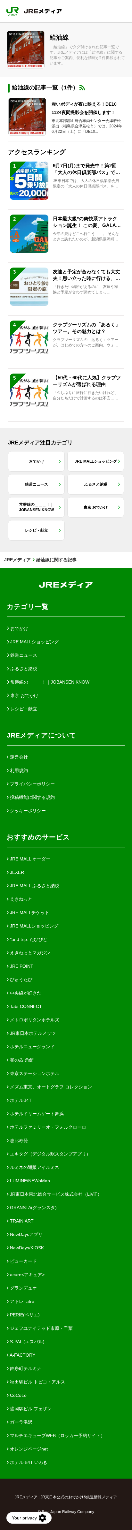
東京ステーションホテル (34, 1073)
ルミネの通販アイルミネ (34, 1167)
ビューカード (23, 1261)
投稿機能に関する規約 (32, 797)
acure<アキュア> (27, 1274)
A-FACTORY (22, 1355)
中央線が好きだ (25, 993)
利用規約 (18, 770)
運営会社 (18, 757)
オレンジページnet (28, 1448)
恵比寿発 (18, 1140)
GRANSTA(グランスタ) (33, 1207)
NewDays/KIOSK (26, 1247)
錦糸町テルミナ (25, 1368)
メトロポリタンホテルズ (34, 1019)
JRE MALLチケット (29, 912)
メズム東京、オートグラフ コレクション (50, 1086)
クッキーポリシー (27, 810)
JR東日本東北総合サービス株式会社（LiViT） (55, 1194)
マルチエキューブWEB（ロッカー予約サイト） (57, 1435)
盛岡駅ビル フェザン (30, 1408)
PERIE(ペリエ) (24, 1314)
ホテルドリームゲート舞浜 (36, 1113)
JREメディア (17, 559)
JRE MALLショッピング (33, 925)
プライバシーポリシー (32, 783)
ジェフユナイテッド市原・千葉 (41, 1328)
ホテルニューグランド (32, 1046)
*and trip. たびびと (28, 939)
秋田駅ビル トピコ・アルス (37, 1381)
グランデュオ (23, 1288)
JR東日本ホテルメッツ (32, 1033)
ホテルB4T (20, 1100)
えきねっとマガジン (29, 952)
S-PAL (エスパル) (27, 1341)
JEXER (16, 872)
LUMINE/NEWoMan (29, 1180)
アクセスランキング (37, 151)
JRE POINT (21, 966)
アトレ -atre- (22, 1301)
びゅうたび (20, 979)
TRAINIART (21, 1220)
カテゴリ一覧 (27, 606)
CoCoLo (18, 1395)
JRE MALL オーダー (29, 858)
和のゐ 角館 (21, 1060)
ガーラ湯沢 (20, 1422)
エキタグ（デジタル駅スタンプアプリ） (50, 1153)
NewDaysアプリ (26, 1234)
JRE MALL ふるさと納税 (34, 885)
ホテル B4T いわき (28, 1462)
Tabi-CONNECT (25, 1006)
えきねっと (20, 899)
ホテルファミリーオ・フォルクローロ (47, 1127)
